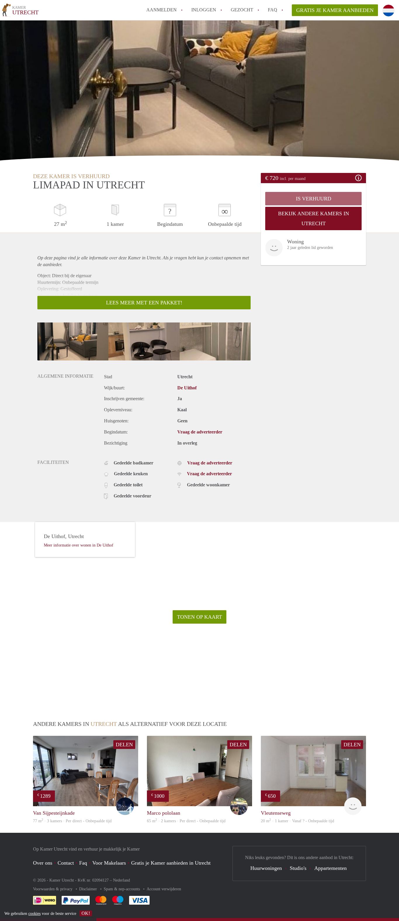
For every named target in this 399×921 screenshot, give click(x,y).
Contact (66, 863)
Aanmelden (161, 9)
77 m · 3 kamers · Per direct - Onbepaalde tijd (72, 821)
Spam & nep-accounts (122, 889)
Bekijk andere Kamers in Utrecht (313, 218)
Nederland (121, 880)
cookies (34, 913)
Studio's (298, 868)
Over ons (42, 863)
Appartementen (330, 868)
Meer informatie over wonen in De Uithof (78, 545)
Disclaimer (88, 889)
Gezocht (242, 9)
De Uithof (187, 387)
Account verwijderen (164, 889)
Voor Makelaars (109, 863)
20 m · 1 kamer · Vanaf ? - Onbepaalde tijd (297, 821)
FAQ (272, 9)
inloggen (203, 9)
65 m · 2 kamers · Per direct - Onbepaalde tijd (186, 821)
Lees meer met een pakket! (144, 303)
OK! (85, 913)
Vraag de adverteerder (199, 431)
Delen (124, 744)
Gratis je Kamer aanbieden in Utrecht (171, 863)
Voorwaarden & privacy (53, 889)
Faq (83, 863)
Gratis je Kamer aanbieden (335, 10)
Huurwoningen (266, 868)
